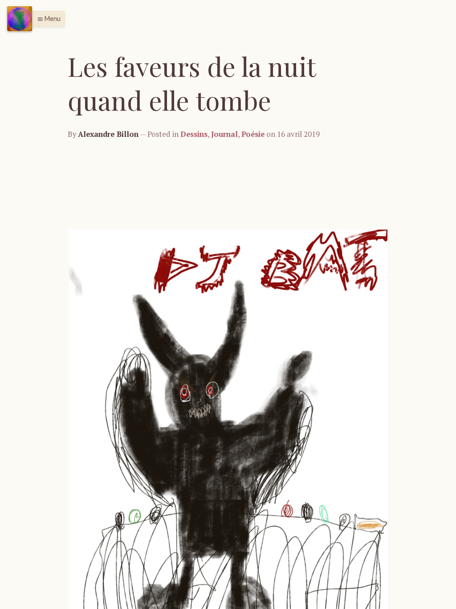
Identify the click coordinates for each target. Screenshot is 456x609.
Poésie (253, 134)
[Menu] (19, 18)
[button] (46, 19)
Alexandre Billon (108, 134)
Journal (224, 134)
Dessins (194, 134)
